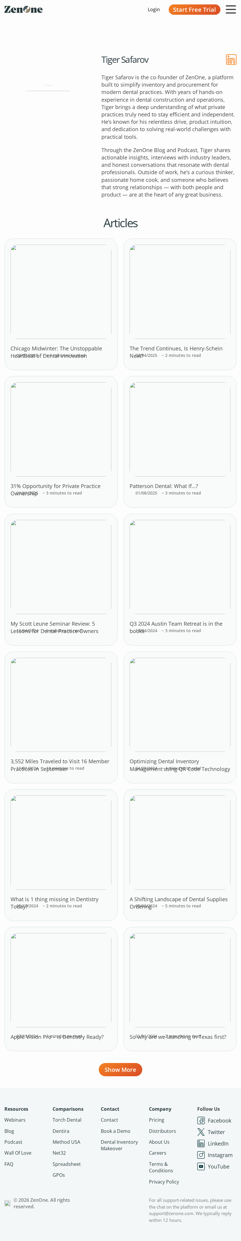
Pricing (156, 1120)
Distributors (162, 1131)
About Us (159, 1142)
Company (160, 1109)
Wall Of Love (17, 1153)
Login (154, 9)
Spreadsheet (67, 1164)
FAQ (8, 1164)
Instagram (220, 1154)
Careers (157, 1153)
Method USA (66, 1142)
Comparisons (68, 1109)
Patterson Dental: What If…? (164, 486)
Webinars (15, 1120)
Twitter (216, 1131)
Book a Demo (115, 1131)
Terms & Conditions (161, 1167)
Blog (9, 1131)
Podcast (13, 1142)
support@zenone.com (171, 1213)
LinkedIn (218, 1143)
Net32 (59, 1153)
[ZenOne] (23, 9)
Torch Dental (67, 1120)
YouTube (219, 1166)
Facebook (219, 1120)
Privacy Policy (164, 1182)
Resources (16, 1109)
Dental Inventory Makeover (119, 1145)
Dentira (61, 1131)
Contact (110, 1109)
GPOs (59, 1175)
